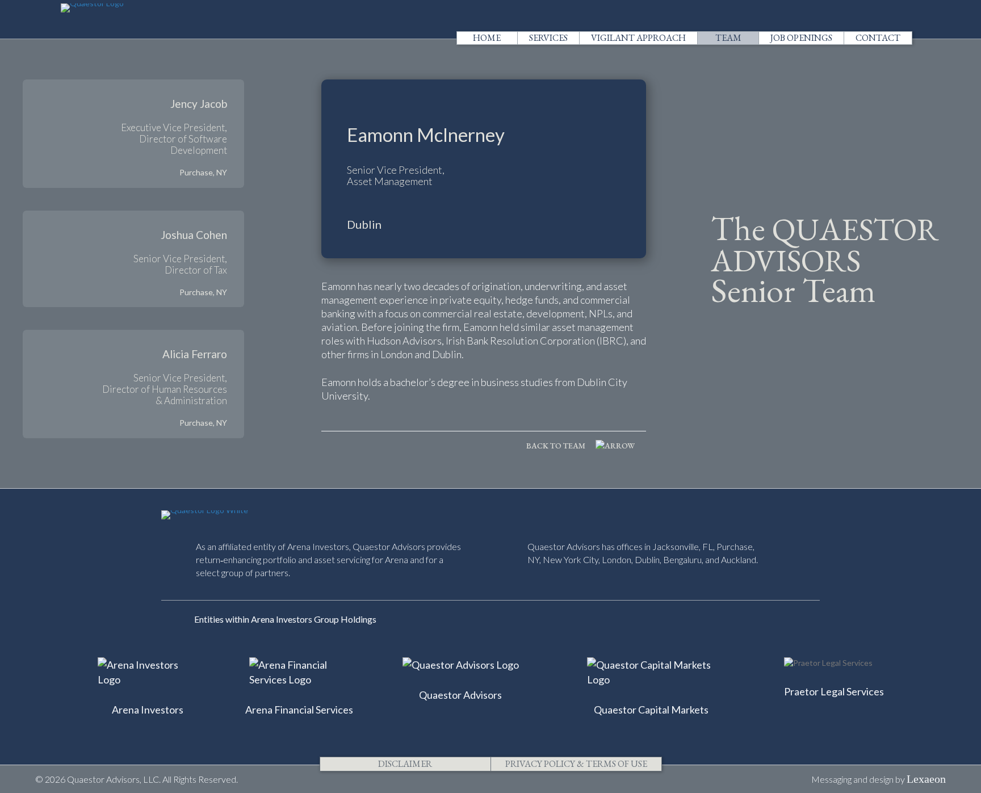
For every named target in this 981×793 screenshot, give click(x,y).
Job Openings (801, 38)
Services (548, 38)
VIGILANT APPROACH (638, 38)
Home (487, 38)
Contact (878, 38)
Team (728, 38)
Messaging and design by (878, 779)
